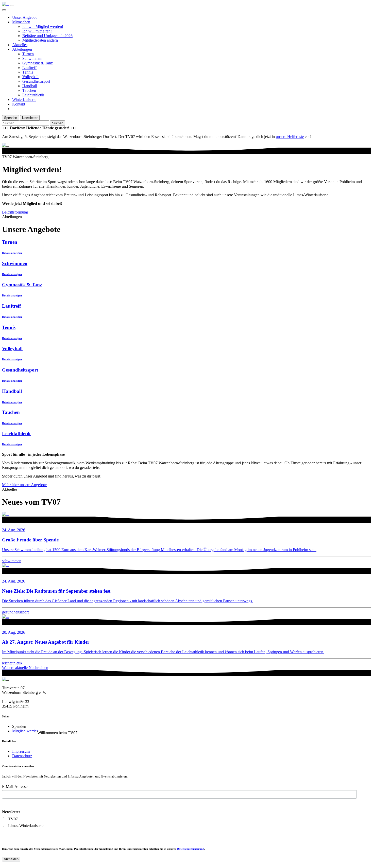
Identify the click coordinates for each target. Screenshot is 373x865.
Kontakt (18, 104)
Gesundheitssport (36, 81)
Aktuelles (19, 45)
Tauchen (29, 90)
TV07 (12, 819)
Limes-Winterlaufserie (25, 825)
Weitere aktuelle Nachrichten (25, 667)
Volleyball (30, 77)
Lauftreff (29, 67)
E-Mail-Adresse (14, 786)
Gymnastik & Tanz (37, 63)
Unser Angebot (24, 17)
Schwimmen (32, 58)
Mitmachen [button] (21, 22)
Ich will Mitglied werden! (42, 26)
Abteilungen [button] (22, 49)
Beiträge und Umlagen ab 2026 (47, 35)
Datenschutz (22, 756)
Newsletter (30, 118)
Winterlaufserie (24, 99)
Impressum (21, 751)
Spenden (10, 118)
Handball (29, 86)
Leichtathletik (33, 95)
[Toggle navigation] (12, 5)
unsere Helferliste (290, 136)
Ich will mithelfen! (37, 31)
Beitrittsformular (15, 212)
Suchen (57, 123)
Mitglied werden (25, 731)
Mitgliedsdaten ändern (40, 40)
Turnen (28, 54)
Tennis (27, 72)
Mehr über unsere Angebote (24, 485)
